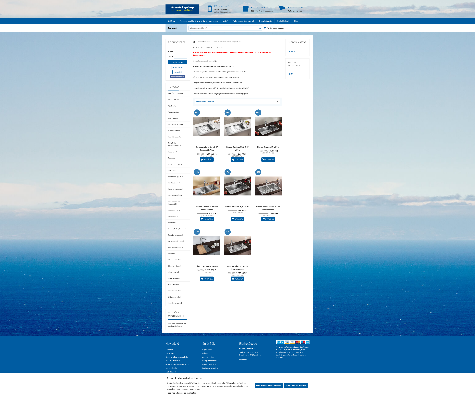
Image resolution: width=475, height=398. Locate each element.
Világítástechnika (175, 247)
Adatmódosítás (208, 357)
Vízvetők (171, 254)
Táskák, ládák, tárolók (177, 229)
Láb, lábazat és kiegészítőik (174, 202)
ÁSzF (225, 21)
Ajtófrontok (173, 106)
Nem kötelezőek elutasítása (268, 385)
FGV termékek (173, 285)
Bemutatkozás (265, 21)
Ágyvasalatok (173, 112)
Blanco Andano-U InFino (207, 266)
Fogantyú (172, 152)
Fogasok (171, 158)
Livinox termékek (174, 297)
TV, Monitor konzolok (176, 241)
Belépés (205, 353)
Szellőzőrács (173, 216)
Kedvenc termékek (209, 364)
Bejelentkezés (177, 62)
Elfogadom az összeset (296, 385)
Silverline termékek (175, 303)
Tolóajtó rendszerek (176, 235)
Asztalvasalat (173, 118)
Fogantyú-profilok (175, 164)
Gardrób (172, 170)
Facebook (243, 360)
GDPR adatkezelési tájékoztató (177, 364)
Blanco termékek (175, 260)
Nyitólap (171, 21)
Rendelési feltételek (173, 361)
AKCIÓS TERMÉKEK (175, 93)
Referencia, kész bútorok (243, 21)
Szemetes (172, 223)
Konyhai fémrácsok (176, 189)
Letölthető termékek (210, 368)
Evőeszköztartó (174, 131)
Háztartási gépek (175, 177)
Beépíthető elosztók (175, 124)
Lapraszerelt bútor (175, 195)
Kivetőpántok (174, 183)
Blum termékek (174, 266)
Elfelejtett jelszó (177, 67)
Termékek (173, 28)
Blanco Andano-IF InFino (268, 147)
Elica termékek (173, 272)
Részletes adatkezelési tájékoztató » (182, 393)
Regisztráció (178, 72)
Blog (296, 21)
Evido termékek (174, 278)
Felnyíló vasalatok (175, 137)
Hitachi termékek (174, 291)
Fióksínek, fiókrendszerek (174, 144)
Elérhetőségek (283, 21)
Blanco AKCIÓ (174, 100)
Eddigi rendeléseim (209, 361)
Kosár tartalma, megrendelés (177, 357)
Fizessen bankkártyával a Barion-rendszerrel (199, 21)
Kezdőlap (169, 350)
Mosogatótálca (174, 210)
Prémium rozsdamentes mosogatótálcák (227, 42)
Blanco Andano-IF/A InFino (237, 207)
